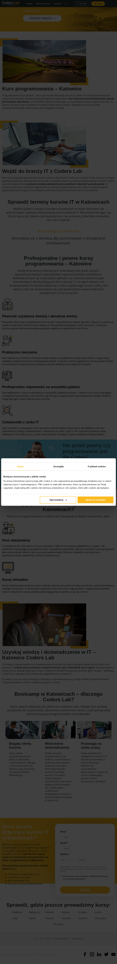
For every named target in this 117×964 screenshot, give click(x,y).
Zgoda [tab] (20, 466)
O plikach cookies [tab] (97, 466)
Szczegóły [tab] (58, 466)
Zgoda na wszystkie (95, 500)
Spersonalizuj (56, 500)
